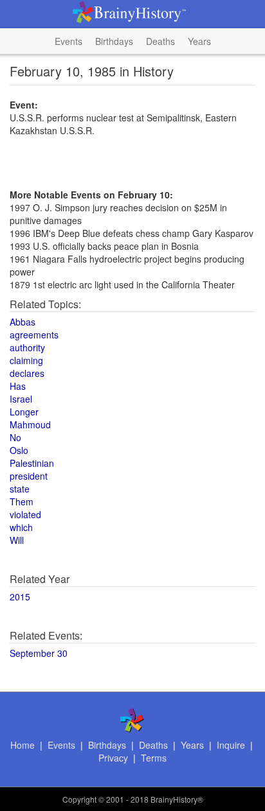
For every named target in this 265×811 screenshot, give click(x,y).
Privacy (113, 757)
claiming (26, 360)
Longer (24, 411)
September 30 (39, 653)
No (15, 437)
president (29, 475)
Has (18, 385)
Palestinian (32, 463)
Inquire (231, 744)
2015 (20, 596)
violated (25, 514)
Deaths (160, 41)
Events (68, 41)
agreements (34, 334)
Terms (154, 757)
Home (22, 744)
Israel (21, 398)
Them (21, 501)
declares (27, 373)
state (20, 488)
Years (199, 41)
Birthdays (114, 41)
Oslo (19, 450)
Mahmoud (30, 424)
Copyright (79, 799)
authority (27, 347)
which (21, 527)
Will (17, 540)
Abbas (22, 321)
